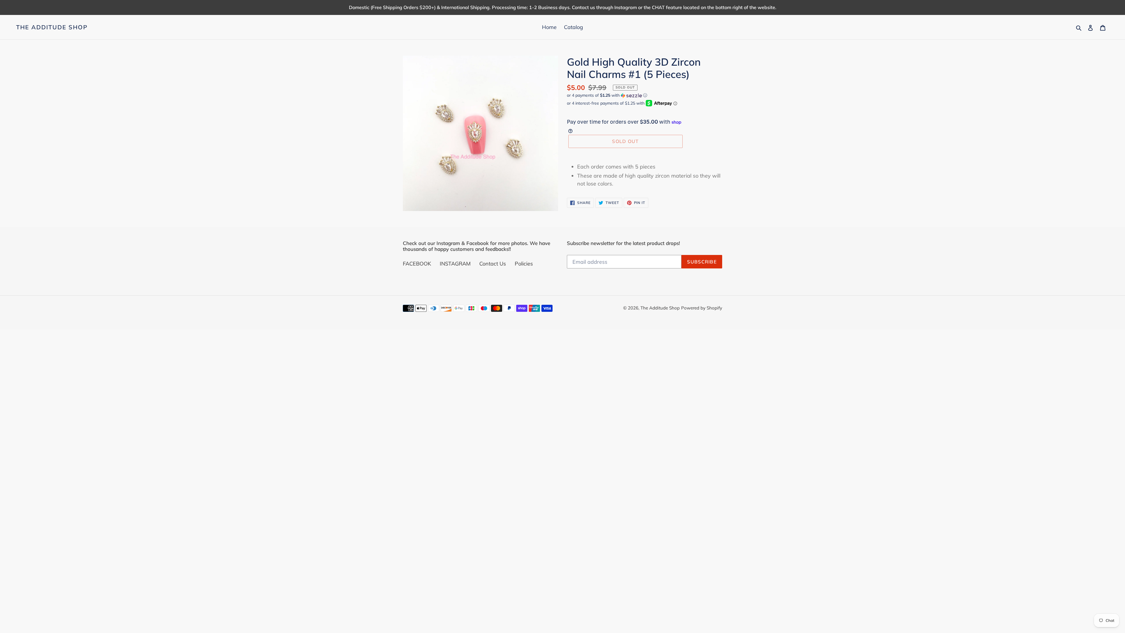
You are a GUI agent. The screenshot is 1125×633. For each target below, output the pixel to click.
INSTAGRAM (455, 263)
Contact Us (492, 263)
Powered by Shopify (701, 308)
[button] (607, 95)
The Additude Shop (52, 27)
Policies (524, 263)
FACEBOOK (417, 263)
